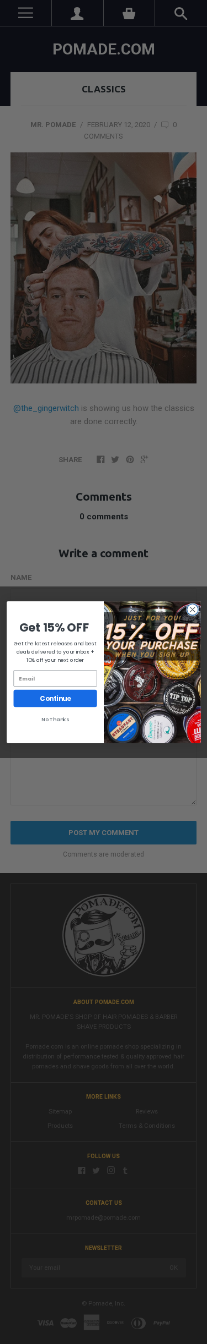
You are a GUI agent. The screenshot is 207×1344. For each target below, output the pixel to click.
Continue (55, 698)
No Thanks (55, 719)
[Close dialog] (192, 609)
